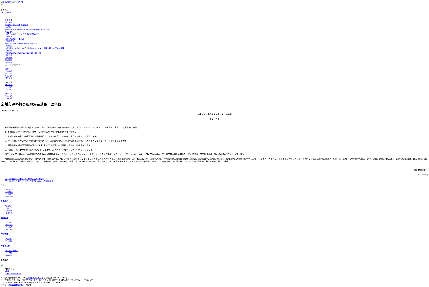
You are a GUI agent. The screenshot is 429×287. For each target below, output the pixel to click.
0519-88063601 (6, 12)
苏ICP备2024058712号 (34, 278)
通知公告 (9, 78)
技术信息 (9, 73)
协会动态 (9, 71)
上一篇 (24, 179)
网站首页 (9, 20)
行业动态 (9, 76)
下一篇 (29, 181)
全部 (7, 34)
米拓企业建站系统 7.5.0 (17, 285)
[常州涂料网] (214, 2)
